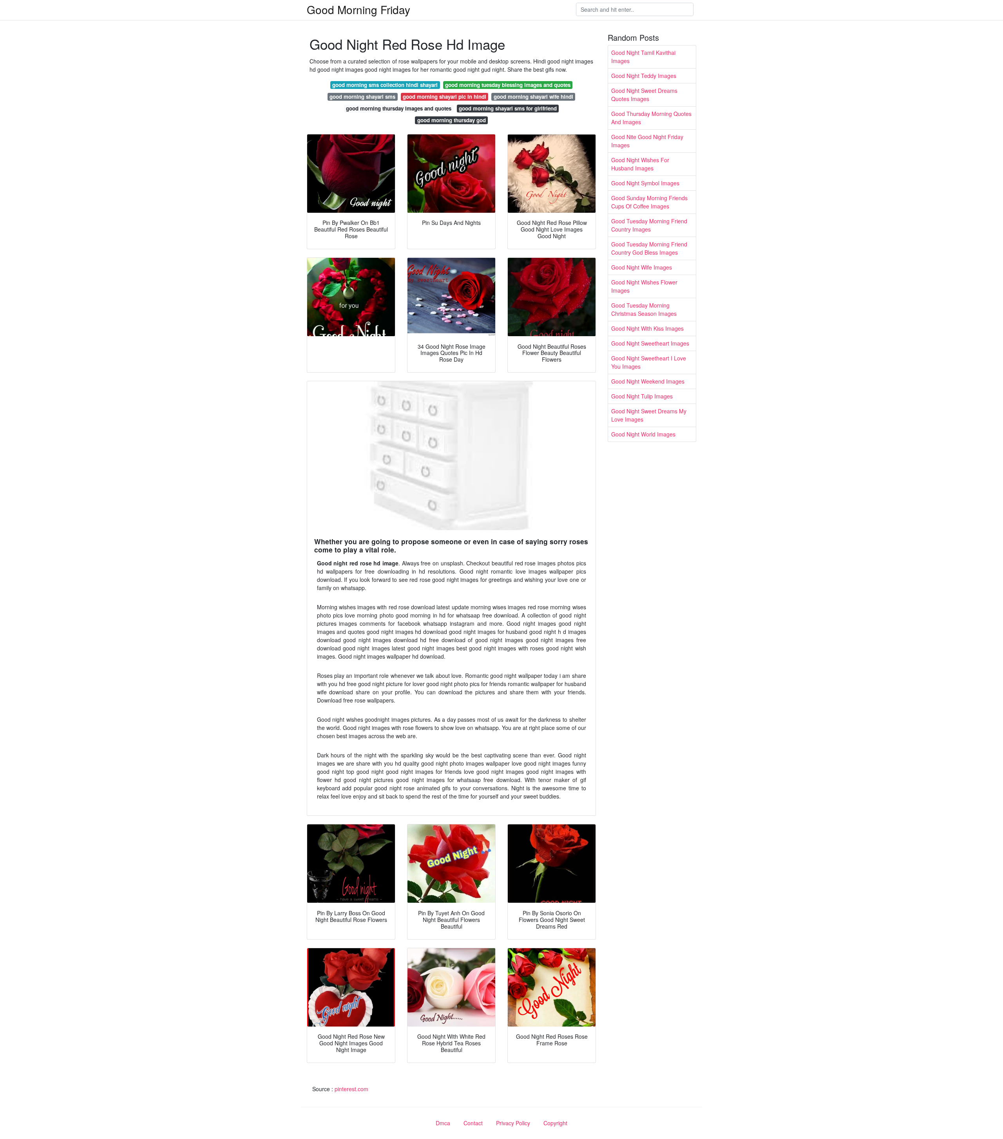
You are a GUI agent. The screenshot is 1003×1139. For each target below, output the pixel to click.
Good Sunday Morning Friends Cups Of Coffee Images (649, 202)
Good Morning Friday (358, 9)
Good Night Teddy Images (643, 76)
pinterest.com (351, 1089)
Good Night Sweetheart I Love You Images (648, 362)
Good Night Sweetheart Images (650, 343)
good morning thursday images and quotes (398, 108)
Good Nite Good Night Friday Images (647, 141)
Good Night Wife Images (641, 267)
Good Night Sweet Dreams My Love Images (648, 415)
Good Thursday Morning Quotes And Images (651, 118)
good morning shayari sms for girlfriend (508, 108)
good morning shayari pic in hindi (444, 96)
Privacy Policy (513, 1123)
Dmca (443, 1123)
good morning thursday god (451, 120)
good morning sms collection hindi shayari (385, 85)
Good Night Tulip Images (642, 396)
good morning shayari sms (362, 96)
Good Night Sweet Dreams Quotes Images (644, 95)
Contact (473, 1123)
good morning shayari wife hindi (533, 96)
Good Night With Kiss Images (647, 328)
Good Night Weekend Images (647, 381)
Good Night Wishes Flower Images (644, 286)
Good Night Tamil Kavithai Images (643, 57)
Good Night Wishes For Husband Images (640, 164)
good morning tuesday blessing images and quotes (507, 85)
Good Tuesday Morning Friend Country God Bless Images (649, 248)
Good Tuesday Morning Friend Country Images (649, 225)
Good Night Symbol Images (645, 183)
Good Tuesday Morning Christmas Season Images (644, 309)
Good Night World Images (643, 434)
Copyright (555, 1123)
